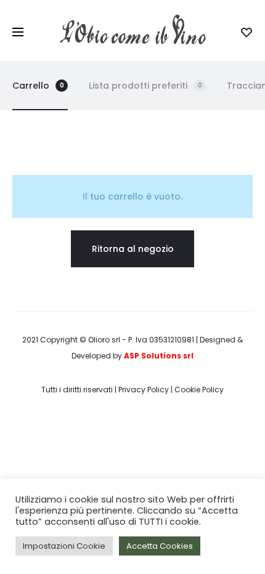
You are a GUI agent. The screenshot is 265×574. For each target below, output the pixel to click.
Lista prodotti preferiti (145, 85)
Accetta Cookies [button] (159, 546)
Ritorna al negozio (133, 249)
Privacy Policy (143, 389)
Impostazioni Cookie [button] (64, 546)
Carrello (38, 85)
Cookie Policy (199, 389)
